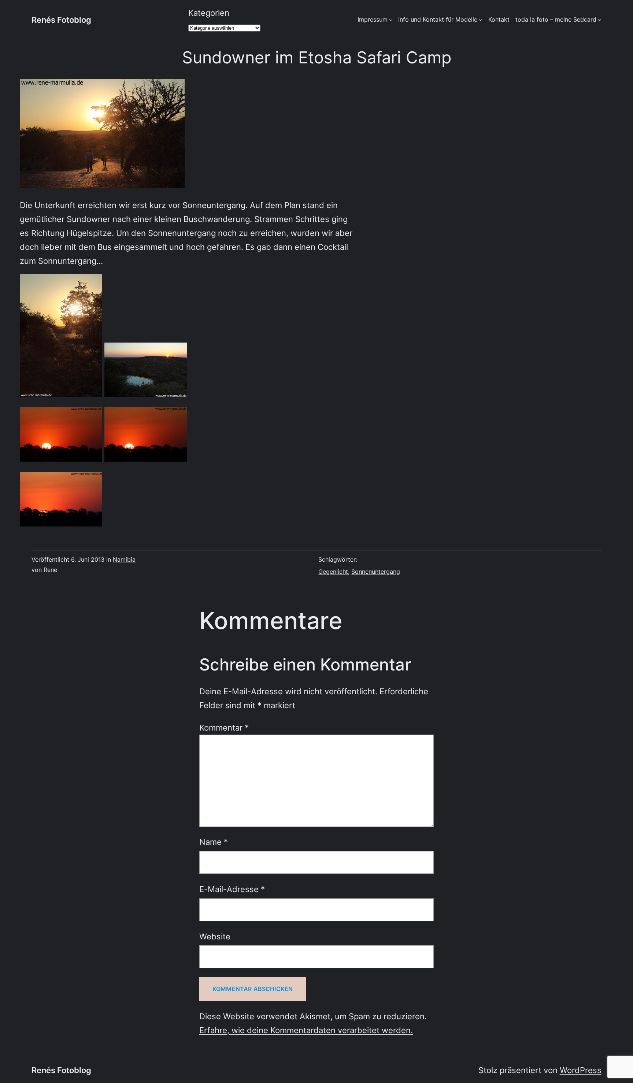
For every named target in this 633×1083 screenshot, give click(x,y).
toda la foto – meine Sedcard (555, 19)
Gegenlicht (333, 571)
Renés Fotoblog (61, 20)
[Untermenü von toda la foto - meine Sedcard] (599, 20)
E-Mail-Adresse (232, 889)
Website (214, 936)
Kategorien (208, 13)
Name (213, 842)
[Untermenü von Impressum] (391, 20)
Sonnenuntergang (375, 571)
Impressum (373, 19)
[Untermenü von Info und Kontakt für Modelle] (480, 20)
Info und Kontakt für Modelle (437, 19)
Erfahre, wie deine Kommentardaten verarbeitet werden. (306, 1030)
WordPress (580, 1070)
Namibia (124, 559)
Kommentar (224, 727)
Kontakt (499, 19)
